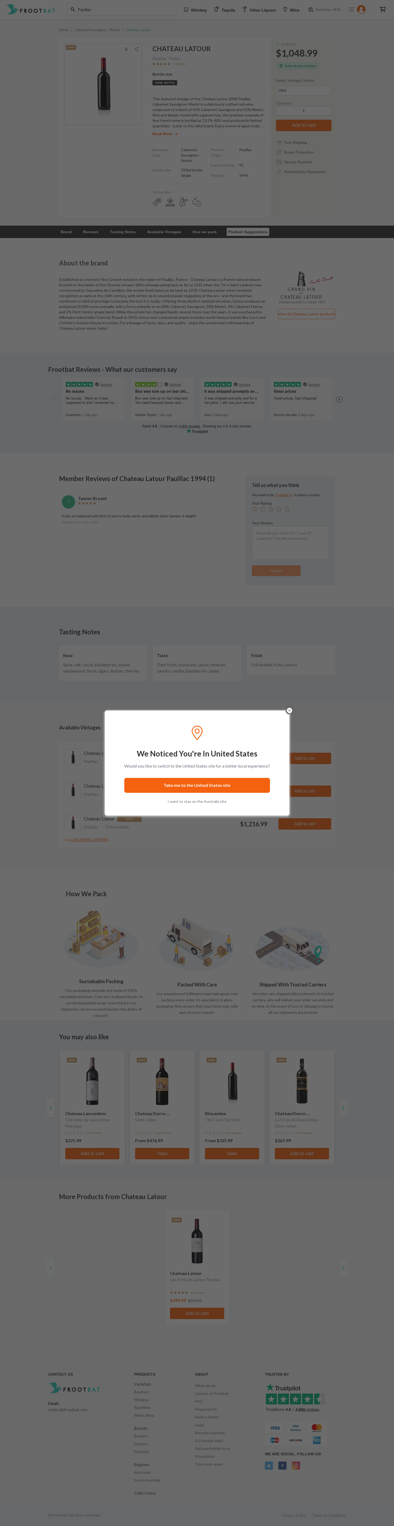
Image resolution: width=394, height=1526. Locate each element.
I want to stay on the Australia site (197, 801)
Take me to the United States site (197, 785)
